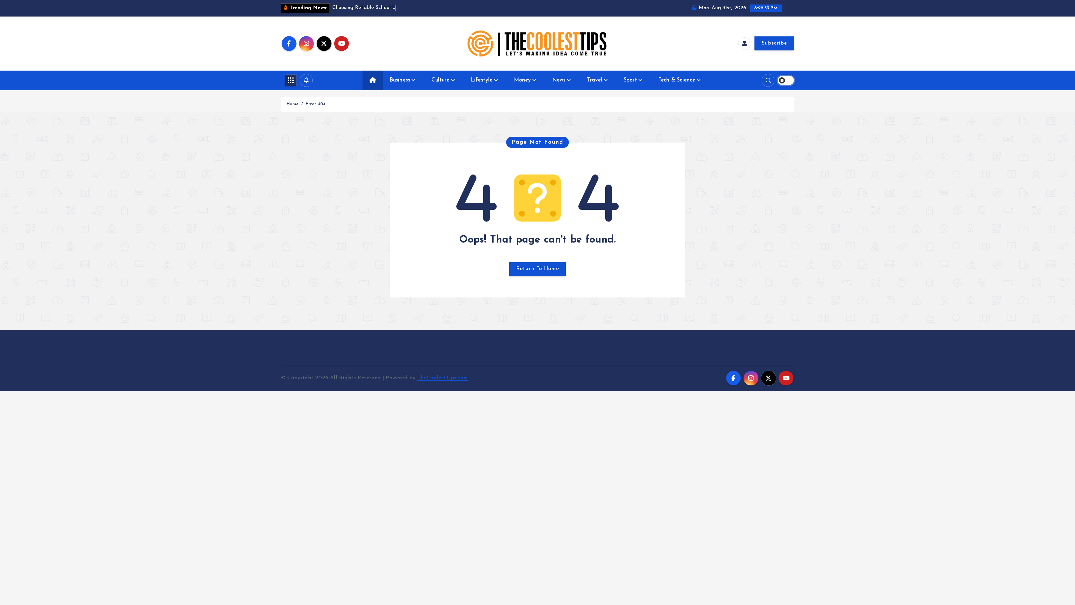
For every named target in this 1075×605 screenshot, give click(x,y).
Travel (594, 80)
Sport (630, 80)
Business (400, 80)
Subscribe (774, 43)
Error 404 (315, 104)
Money (522, 80)
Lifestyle (482, 80)
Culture (440, 80)
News (559, 80)
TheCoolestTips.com (442, 378)
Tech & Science (676, 80)
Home (292, 104)
